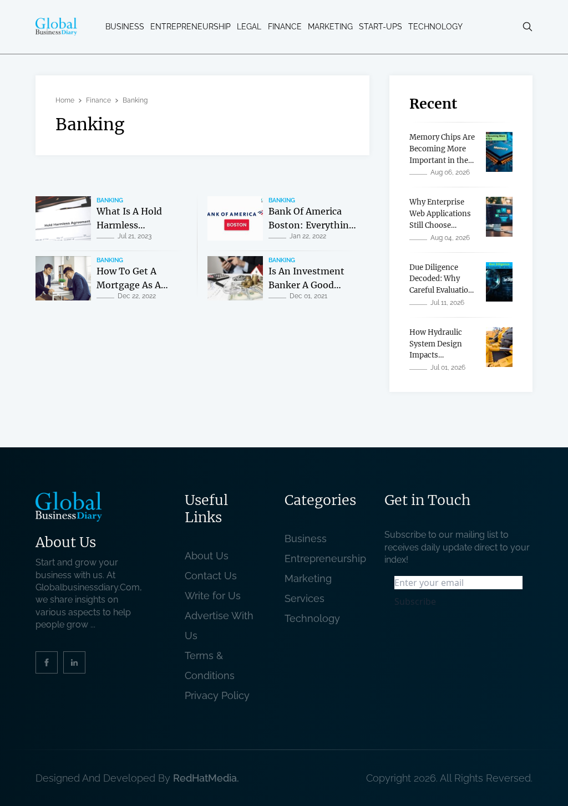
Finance (285, 26)
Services (304, 598)
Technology (435, 26)
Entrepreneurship (190, 26)
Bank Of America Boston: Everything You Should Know (311, 225)
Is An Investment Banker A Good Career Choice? (306, 285)
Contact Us (211, 575)
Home (64, 100)
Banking (110, 200)
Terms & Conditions (212, 665)
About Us (207, 556)
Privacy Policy (217, 695)
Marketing (330, 26)
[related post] (63, 218)
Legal (249, 26)
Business (124, 26)
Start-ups (380, 26)
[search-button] (527, 27)
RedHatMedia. (206, 778)
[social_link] (47, 662)
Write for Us (213, 595)
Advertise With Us (219, 625)
